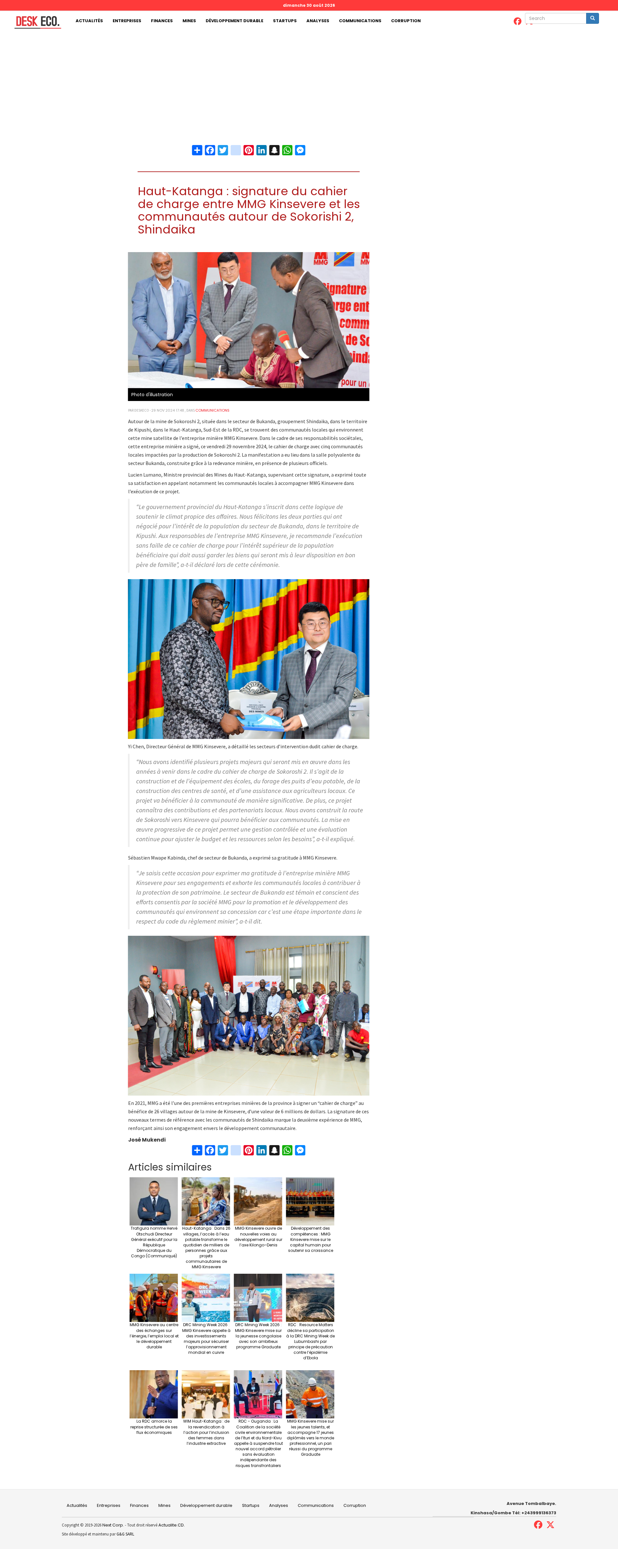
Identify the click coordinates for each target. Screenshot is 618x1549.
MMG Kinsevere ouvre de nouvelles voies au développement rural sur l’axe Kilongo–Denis (258, 1236)
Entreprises (127, 21)
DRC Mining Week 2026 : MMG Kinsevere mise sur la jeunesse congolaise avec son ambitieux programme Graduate (258, 1336)
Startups (285, 21)
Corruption (406, 21)
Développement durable (234, 21)
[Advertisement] (309, 79)
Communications (360, 21)
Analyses (317, 21)
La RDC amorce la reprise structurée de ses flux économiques (154, 1426)
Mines (189, 21)
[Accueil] (35, 22)
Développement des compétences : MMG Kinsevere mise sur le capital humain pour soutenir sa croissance (310, 1239)
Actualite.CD (170, 1525)
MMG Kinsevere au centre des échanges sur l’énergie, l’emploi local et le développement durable (154, 1336)
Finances (162, 21)
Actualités (89, 21)
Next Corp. (113, 1525)
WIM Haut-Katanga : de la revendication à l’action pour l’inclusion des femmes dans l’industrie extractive (206, 1432)
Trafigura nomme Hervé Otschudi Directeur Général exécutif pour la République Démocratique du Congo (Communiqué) (154, 1242)
